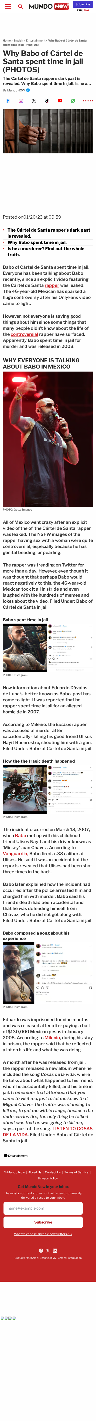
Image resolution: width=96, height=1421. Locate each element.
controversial (24, 334)
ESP (79, 10)
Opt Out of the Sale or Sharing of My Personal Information (48, 1257)
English (18, 40)
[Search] (20, 6)
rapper (52, 285)
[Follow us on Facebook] (41, 1251)
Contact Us (53, 1172)
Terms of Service (76, 1172)
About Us (34, 1172)
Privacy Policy (48, 1178)
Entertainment (35, 40)
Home (7, 40)
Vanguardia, (15, 853)
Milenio (52, 1037)
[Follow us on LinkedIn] (55, 1251)
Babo (20, 835)
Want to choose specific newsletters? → (43, 1234)
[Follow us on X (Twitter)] (48, 1251)
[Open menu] (8, 6)
